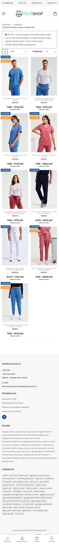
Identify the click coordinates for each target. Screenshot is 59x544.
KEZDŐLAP (6, 24)
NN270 (44, 102)
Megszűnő (5, 61)
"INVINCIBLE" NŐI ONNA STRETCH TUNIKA (44, 156)
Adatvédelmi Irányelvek (12, 403)
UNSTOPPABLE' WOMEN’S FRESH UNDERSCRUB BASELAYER (15, 212)
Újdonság (5, 57)
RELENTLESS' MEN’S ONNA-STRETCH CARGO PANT (15, 269)
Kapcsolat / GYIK (9, 399)
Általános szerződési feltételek (15, 407)
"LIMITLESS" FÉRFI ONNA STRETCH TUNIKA (15, 99)
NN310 (44, 159)
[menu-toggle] (3, 13)
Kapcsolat (22, 3)
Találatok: (37, 51)
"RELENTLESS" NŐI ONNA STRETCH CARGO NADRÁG (44, 269)
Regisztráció (52, 3)
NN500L (15, 272)
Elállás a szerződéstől (11, 411)
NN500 (44, 216)
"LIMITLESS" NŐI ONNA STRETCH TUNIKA (15, 156)
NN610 (15, 329)
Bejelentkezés (37, 3)
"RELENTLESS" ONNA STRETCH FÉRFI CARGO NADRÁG (44, 212)
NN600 (44, 272)
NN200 (15, 102)
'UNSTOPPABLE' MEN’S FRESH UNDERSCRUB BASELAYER (44, 99)
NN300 (15, 159)
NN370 (15, 216)
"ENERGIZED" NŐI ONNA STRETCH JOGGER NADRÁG (15, 325)
